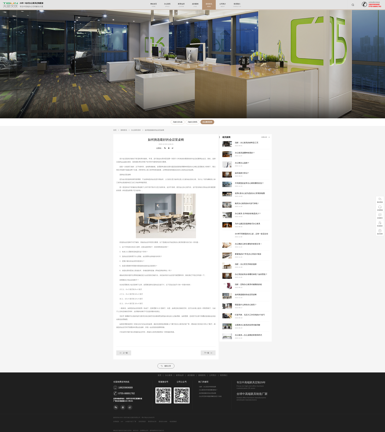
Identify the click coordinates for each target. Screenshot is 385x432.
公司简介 (222, 5)
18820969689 (125, 387)
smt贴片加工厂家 (130, 421)
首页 (115, 130)
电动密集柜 (173, 421)
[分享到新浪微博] (129, 407)
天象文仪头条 (177, 122)
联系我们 (237, 5)
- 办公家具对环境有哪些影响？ (207, 390)
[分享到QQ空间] (172, 148)
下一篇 (206, 353)
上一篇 (125, 353)
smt (122, 421)
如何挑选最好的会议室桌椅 (154, 130)
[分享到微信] (165, 148)
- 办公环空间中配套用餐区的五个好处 (210, 396)
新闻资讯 (209, 5)
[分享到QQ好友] (169, 148)
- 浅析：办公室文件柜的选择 (207, 386)
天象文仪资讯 (192, 122)
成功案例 (195, 5)
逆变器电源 (142, 421)
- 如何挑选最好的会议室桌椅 (207, 393)
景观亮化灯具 (152, 421)
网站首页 (153, 5)
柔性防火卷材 (163, 421)
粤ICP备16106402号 (148, 417)
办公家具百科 (207, 122)
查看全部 (264, 137)
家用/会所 (181, 5)
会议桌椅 (123, 162)
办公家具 (167, 5)
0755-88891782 (126, 393)
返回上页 (167, 366)
